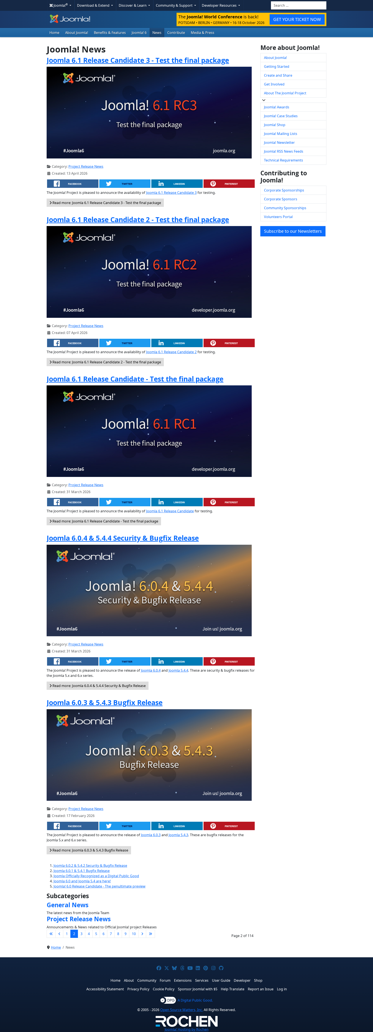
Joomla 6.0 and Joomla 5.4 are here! (82, 881)
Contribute (176, 32)
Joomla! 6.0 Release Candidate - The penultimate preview (99, 886)
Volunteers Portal (278, 216)
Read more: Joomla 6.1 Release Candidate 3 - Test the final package (106, 202)
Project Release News (85, 166)
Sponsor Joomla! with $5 (197, 989)
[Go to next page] (142, 934)
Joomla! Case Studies (281, 116)
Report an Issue (260, 989)
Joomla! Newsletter (279, 142)
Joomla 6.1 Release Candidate (170, 511)
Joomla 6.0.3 (151, 835)
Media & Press (202, 32)
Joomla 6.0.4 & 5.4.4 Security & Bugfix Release (123, 538)
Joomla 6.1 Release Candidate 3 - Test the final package (138, 60)
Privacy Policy (138, 989)
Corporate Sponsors (280, 199)
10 (134, 933)
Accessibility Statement (105, 989)
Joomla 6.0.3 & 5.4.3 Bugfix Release (105, 702)
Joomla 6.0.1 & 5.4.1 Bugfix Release (82, 870)
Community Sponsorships (285, 208)
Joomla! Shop (274, 124)
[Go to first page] (51, 934)
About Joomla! (76, 32)
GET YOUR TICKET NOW (297, 19)
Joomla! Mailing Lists (280, 133)
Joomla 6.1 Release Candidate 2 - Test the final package (138, 219)
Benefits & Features (110, 32)
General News (68, 905)
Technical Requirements (283, 160)
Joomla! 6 (139, 32)
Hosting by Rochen (187, 1029)
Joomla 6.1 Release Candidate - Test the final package (135, 378)
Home (54, 32)
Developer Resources (219, 5)
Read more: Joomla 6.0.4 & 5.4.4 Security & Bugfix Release (99, 685)
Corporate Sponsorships (284, 190)
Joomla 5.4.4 (178, 670)
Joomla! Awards (276, 107)
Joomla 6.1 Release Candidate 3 (171, 192)
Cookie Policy (163, 989)
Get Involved (274, 84)
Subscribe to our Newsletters (293, 231)
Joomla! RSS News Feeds (283, 151)
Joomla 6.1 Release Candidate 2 (171, 352)
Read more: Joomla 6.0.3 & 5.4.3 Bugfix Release (90, 850)
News (156, 32)
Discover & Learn (133, 5)
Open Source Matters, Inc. (181, 1009)
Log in (282, 989)
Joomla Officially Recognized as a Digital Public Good (96, 876)
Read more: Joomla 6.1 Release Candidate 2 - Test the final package (106, 362)
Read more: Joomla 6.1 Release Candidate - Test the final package (105, 521)
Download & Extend (93, 5)
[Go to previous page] (59, 934)
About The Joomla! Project (285, 93)
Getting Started (276, 66)
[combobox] (298, 5)
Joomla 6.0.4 (151, 670)
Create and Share (278, 75)
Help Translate (232, 989)
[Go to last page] (150, 934)
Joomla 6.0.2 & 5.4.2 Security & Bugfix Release (90, 865)
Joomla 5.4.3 (178, 835)
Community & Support (174, 5)
